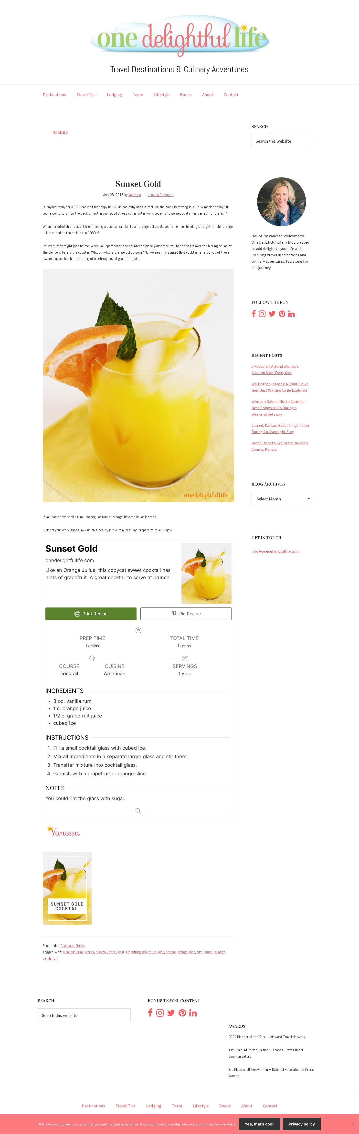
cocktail (101, 952)
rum (199, 952)
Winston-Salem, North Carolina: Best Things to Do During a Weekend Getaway (278, 408)
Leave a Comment (161, 194)
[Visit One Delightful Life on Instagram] (262, 315)
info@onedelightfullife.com (275, 551)
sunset (219, 952)
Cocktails (67, 945)
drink (112, 952)
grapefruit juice (153, 952)
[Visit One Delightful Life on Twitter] (272, 315)
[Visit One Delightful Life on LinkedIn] (291, 315)
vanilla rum (50, 958)
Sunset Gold (138, 184)
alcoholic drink (73, 952)
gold (121, 952)
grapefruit (133, 952)
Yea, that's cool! (260, 1124)
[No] (352, 1124)
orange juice (186, 952)
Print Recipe (94, 613)
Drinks (80, 945)
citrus (89, 952)
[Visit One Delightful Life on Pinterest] (282, 315)
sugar (208, 952)
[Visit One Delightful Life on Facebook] (254, 315)
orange (171, 952)
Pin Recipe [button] (189, 613)
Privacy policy (302, 1124)
